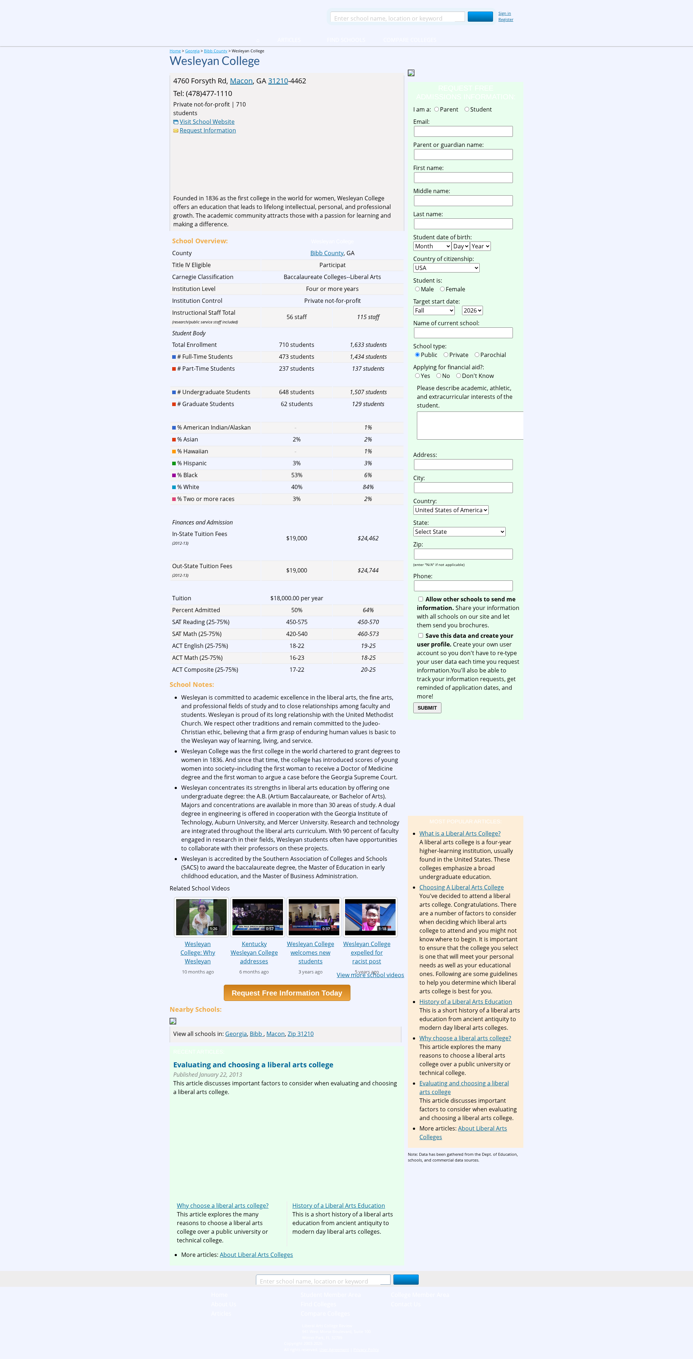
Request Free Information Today (287, 993)
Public (430, 355)
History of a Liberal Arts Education (338, 1206)
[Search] (480, 17)
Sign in (504, 13)
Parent (450, 109)
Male (429, 289)
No (447, 376)
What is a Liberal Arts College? (460, 833)
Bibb (256, 1034)
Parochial (494, 355)
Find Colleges (318, 1304)
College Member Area (420, 1295)
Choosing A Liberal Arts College (461, 887)
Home (219, 1295)
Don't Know (479, 376)
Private (460, 355)
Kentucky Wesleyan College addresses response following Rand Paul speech (254, 952)
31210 (278, 81)
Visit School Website (207, 122)
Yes (427, 376)
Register (505, 19)
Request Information (208, 130)
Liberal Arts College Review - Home (245, 16)
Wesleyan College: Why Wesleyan (197, 952)
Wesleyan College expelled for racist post (367, 952)
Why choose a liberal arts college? (223, 1206)
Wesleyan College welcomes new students (310, 952)
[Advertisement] (340, 140)
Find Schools (337, 39)
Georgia (236, 1034)
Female (457, 289)
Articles (289, 39)
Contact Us (406, 1304)
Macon (241, 81)
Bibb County (327, 253)
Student (482, 109)
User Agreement (334, 1349)
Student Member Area (331, 1295)
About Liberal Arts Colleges (256, 1255)
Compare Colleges (409, 39)
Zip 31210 (301, 1034)
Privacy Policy (366, 1349)
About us (223, 1304)
